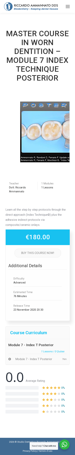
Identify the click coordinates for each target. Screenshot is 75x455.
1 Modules (47, 183)
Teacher (14, 183)
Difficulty (18, 278)
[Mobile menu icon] (67, 6)
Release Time (21, 305)
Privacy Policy (30, 451)
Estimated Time (23, 292)
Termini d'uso (45, 451)
